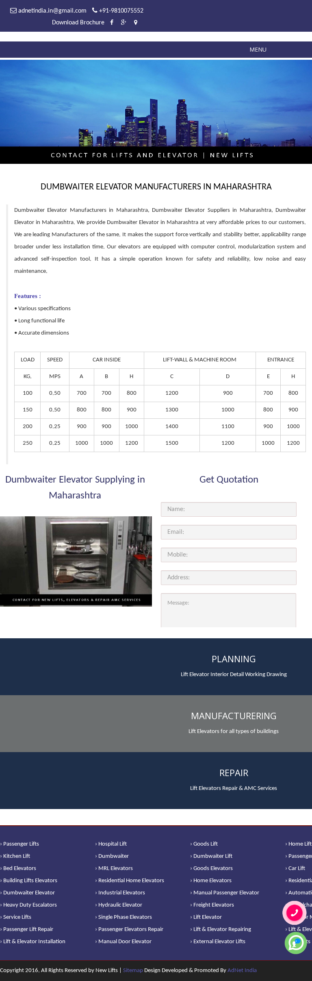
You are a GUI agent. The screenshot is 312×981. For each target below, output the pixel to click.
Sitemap (133, 971)
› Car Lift (295, 869)
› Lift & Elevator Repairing (220, 930)
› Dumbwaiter (112, 856)
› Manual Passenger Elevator (224, 893)
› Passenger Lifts (19, 844)
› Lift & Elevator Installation (32, 942)
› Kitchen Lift (15, 856)
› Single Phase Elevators (123, 917)
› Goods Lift (204, 844)
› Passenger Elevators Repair (129, 930)
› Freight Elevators (212, 905)
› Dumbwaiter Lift (211, 856)
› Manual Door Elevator (123, 942)
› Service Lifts (15, 917)
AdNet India (242, 971)
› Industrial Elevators (120, 893)
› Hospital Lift (111, 844)
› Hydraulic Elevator (118, 905)
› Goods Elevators (211, 869)
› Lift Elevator (206, 917)
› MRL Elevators (114, 869)
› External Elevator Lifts (217, 942)
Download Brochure (78, 23)
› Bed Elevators (18, 869)
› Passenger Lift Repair (26, 930)
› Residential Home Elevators (129, 881)
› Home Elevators (211, 881)
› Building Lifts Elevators (28, 881)
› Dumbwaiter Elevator (27, 893)
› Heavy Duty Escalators (28, 905)
